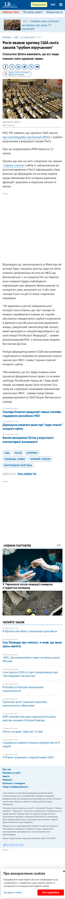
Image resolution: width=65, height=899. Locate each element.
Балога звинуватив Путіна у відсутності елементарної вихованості (28, 440)
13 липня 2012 (28, 37)
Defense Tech (11, 12)
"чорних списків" (13, 165)
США (7, 453)
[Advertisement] (32, 228)
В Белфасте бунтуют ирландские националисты (23, 689)
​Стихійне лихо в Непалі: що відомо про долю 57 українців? (41, 25)
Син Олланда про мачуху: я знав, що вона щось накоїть (32, 644)
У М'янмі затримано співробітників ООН (28, 757)
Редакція (7, 779)
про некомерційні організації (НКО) (26, 137)
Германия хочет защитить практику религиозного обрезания (25, 703)
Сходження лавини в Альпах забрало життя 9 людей (31, 744)
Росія (18, 453)
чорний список (40, 459)
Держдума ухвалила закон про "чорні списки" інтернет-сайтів (32, 427)
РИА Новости (27, 474)
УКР (53, 4)
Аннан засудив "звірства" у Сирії (23, 731)
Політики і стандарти (14, 783)
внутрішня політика (18, 465)
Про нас (7, 769)
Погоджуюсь (50, 892)
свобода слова (14, 459)
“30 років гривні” (32, 12)
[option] (32, 24)
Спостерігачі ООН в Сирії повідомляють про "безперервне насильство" (30, 674)
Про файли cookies (12, 892)
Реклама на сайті (12, 772)
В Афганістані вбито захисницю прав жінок (30, 631)
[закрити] (64, 871)
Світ (16, 36)
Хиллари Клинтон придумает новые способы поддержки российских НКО (32, 414)
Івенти (6, 776)
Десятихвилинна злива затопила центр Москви (31, 659)
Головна (7, 36)
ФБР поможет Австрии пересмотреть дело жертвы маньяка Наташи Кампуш (29, 718)
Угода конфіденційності (15, 786)
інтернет (32, 453)
